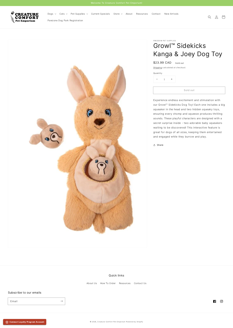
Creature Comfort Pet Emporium (111, 322)
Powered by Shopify (134, 322)
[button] (209, 17)
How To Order (108, 283)
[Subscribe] (61, 301)
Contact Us (140, 283)
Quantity (157, 73)
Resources (125, 283)
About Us (92, 283)
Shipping (157, 67)
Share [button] (160, 145)
